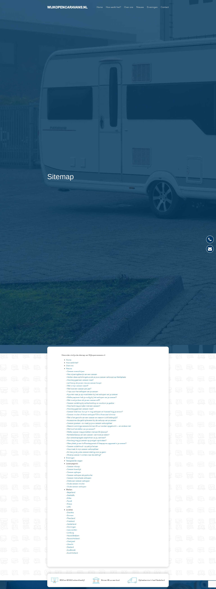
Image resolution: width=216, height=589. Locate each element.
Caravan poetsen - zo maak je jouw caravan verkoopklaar (89, 423)
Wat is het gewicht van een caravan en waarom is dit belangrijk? (92, 417)
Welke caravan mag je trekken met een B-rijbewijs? (87, 432)
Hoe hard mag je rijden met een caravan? (83, 406)
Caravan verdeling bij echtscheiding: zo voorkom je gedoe (90, 403)
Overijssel (71, 541)
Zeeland (70, 547)
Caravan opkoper (74, 472)
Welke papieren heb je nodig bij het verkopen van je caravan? (91, 397)
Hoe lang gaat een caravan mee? (80, 380)
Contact (165, 7)
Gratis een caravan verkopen (78, 481)
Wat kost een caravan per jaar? (79, 388)
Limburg (70, 532)
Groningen (71, 527)
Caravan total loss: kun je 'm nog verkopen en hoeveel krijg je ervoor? (95, 411)
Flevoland (71, 518)
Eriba (69, 498)
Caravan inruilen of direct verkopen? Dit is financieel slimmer (91, 414)
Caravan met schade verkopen (79, 478)
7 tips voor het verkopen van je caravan (82, 391)
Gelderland (71, 524)
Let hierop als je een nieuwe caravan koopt (84, 383)
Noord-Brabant (73, 535)
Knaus (69, 504)
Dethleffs (70, 495)
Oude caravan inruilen (76, 484)
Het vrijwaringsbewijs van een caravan (82, 374)
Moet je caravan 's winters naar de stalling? (84, 455)
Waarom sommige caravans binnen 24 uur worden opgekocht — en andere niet (99, 426)
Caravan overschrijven (75, 371)
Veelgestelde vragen (74, 461)
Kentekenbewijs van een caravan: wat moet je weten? (88, 435)
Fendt (69, 501)
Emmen (70, 515)
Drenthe (70, 512)
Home (100, 7)
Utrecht (70, 544)
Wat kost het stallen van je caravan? (81, 429)
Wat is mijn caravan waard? (77, 386)
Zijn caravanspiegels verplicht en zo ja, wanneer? (86, 437)
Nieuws (140, 7)
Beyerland (71, 492)
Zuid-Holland (72, 553)
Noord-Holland (73, 538)
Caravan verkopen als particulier (79, 475)
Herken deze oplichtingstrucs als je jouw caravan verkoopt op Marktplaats (96, 377)
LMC (69, 507)
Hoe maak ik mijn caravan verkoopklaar (82, 449)
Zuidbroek (71, 550)
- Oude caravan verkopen (76, 486)
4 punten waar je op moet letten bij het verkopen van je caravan (92, 394)
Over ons (128, 7)
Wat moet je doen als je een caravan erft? (83, 400)
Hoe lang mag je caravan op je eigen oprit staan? (86, 440)
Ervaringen (152, 7)
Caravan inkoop (73, 466)
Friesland (70, 521)
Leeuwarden (72, 530)
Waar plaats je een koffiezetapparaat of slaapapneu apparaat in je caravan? (96, 443)
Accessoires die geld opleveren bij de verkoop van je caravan (91, 420)
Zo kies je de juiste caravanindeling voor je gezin (86, 452)
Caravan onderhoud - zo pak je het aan (82, 446)
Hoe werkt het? (113, 7)
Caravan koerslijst (74, 469)
